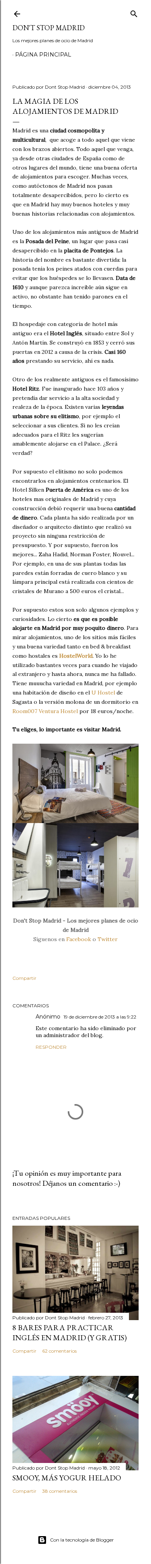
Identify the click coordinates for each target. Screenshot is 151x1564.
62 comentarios (59, 1351)
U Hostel (103, 692)
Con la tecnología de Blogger (82, 1540)
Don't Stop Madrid (48, 27)
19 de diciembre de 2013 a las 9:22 (99, 1017)
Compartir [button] (24, 978)
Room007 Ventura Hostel (45, 711)
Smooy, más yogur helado (66, 1478)
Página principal (43, 54)
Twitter (108, 939)
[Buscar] (134, 12)
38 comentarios (59, 1491)
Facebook (78, 939)
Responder (51, 1047)
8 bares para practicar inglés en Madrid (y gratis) (69, 1332)
